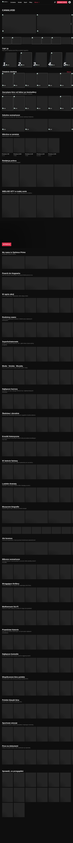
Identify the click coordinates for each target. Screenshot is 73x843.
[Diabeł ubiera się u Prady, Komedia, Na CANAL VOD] (19, 377)
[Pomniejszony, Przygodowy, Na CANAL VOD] (19, 810)
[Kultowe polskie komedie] (36, 530)
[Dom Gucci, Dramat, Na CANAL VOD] (42, 377)
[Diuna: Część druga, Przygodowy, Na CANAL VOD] (42, 617)
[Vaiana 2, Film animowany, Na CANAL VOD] (42, 329)
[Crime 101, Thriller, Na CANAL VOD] (7, 305)
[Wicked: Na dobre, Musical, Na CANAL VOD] (65, 472)
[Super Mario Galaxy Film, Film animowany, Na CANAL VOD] (65, 329)
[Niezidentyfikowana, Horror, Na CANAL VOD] (42, 795)
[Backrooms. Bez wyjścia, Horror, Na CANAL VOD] (62, 175)
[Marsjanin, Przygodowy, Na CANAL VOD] (36, 548)
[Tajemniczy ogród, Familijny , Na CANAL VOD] (42, 103)
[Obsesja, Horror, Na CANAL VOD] (53, 401)
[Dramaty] (56, 40)
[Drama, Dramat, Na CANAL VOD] (7, 494)
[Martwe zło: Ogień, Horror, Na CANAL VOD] (27, 175)
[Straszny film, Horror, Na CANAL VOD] (19, 665)
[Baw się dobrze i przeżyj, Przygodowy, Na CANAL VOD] (65, 617)
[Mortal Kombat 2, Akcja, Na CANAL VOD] (42, 472)
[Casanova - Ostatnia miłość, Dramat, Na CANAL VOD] (42, 780)
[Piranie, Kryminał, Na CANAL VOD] (30, 424)
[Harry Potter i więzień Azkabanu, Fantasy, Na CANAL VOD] (59, 283)
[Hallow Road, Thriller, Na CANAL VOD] (65, 594)
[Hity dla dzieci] (26, 530)
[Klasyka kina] (56, 530)
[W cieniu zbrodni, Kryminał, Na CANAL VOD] (42, 424)
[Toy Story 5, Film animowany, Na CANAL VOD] (30, 80)
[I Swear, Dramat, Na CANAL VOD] (30, 494)
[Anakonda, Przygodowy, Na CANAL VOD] (42, 665)
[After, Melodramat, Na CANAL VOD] (30, 571)
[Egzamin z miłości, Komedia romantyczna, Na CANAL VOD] (53, 80)
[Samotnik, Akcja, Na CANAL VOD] (30, 305)
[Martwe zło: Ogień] (19, 23)
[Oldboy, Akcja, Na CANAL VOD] (53, 594)
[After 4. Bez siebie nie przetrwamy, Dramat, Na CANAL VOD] (65, 571)
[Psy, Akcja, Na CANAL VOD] (65, 711)
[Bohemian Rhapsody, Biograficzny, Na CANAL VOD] (36, 517)
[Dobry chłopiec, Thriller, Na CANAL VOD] (19, 494)
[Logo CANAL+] (5, 2)
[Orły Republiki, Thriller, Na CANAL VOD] (7, 80)
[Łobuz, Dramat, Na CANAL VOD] (27, 206)
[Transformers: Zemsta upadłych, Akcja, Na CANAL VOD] (36, 262)
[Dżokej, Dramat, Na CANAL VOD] (19, 734)
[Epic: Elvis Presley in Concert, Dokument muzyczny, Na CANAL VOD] (7, 757)
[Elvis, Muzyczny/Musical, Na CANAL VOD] (65, 642)
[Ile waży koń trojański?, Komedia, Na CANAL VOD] (53, 711)
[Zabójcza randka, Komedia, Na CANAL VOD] (19, 795)
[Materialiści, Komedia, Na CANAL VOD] (42, 80)
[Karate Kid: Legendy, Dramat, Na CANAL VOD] (65, 80)
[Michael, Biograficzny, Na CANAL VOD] (45, 175)
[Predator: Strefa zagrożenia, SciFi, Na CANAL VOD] (7, 617)
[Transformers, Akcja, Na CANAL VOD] (13, 262)
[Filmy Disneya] (46, 530)
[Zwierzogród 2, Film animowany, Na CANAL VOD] (10, 206)
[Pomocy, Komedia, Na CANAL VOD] (30, 665)
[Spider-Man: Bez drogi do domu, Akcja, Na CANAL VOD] (42, 354)
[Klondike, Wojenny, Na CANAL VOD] (7, 449)
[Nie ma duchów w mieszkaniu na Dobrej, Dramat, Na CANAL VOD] (42, 494)
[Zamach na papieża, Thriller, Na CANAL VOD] (53, 642)
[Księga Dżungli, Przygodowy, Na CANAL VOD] (19, 103)
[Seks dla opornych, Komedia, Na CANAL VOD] (65, 688)
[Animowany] (26, 40)
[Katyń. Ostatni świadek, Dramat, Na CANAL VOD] (19, 449)
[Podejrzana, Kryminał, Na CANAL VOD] (7, 424)
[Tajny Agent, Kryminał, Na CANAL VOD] (19, 594)
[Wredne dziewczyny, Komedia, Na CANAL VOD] (59, 125)
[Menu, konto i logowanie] (69, 2)
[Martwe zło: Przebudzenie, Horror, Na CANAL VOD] (19, 401)
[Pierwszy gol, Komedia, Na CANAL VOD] (65, 734)
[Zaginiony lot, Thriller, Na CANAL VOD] (42, 594)
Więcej (69, 72)
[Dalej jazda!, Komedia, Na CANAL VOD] (30, 688)
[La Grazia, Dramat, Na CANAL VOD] (53, 494)
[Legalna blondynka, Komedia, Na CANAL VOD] (13, 125)
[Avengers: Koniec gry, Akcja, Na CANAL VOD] (19, 354)
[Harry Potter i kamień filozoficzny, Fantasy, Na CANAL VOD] (13, 283)
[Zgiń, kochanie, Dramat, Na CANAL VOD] (65, 795)
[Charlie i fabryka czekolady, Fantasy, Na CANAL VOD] (7, 103)
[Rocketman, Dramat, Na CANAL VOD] (59, 517)
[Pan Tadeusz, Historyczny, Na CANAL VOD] (30, 103)
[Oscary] (6, 530)
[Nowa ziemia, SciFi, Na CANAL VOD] (59, 548)
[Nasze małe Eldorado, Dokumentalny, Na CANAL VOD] (19, 757)
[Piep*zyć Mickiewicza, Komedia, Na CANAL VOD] (19, 688)
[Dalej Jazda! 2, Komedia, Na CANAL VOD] (42, 688)
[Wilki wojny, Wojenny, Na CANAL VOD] (53, 449)
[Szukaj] (55, 2)
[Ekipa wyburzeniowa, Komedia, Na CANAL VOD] (53, 305)
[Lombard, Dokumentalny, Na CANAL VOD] (42, 757)
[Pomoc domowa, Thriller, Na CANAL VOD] (30, 594)
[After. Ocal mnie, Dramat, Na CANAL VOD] (53, 571)
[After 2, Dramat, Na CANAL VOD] (42, 571)
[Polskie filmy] (16, 530)
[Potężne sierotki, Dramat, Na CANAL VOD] (42, 734)
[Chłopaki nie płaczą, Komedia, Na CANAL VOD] (45, 206)
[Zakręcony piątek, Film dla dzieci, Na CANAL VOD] (36, 125)
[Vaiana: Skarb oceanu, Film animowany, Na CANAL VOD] (53, 329)
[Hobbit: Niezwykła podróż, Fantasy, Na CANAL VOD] (53, 103)
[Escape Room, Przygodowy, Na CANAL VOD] (65, 401)
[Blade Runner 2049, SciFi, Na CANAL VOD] (53, 617)
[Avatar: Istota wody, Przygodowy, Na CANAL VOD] (19, 472)
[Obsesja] (54, 23)
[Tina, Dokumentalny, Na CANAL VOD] (53, 757)
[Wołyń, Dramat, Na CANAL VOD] (30, 449)
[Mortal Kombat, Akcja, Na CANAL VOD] (53, 472)
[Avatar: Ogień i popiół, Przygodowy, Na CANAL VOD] (7, 472)
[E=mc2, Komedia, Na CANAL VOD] (19, 711)
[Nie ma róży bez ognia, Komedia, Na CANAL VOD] (7, 711)
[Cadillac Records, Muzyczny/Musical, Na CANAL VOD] (65, 377)
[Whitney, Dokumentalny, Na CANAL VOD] (30, 757)
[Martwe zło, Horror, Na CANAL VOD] (30, 401)
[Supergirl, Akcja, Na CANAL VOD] (7, 354)
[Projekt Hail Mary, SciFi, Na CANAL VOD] (13, 548)
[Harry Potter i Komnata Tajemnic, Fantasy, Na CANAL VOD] (36, 283)
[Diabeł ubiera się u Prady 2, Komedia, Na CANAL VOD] (7, 377)
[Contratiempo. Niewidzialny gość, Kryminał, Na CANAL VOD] (65, 424)
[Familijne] (66, 40)
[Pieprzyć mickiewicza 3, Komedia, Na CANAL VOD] (7, 688)
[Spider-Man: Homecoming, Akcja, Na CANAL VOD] (53, 354)
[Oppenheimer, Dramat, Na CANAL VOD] (42, 449)
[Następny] (71, 23)
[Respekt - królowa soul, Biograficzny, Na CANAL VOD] (53, 377)
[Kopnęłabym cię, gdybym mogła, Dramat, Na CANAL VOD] (65, 494)
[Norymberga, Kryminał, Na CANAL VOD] (62, 206)
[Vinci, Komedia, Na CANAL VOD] (30, 711)
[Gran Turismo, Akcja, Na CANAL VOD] (30, 734)
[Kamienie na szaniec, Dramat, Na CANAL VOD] (65, 103)
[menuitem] (13, 2)
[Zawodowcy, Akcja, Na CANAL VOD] (42, 305)
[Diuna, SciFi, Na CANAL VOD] (30, 617)
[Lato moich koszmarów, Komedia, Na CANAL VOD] (19, 80)
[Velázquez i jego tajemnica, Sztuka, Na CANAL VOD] (65, 757)
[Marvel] (66, 530)
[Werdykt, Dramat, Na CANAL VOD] (53, 424)
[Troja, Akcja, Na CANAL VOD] (19, 305)
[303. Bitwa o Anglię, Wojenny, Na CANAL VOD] (65, 449)
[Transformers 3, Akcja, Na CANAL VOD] (59, 262)
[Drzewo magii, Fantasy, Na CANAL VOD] (7, 329)
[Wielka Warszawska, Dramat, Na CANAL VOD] (53, 688)
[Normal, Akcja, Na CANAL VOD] (65, 305)
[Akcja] (16, 40)
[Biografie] (36, 40)
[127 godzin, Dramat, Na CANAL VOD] (7, 734)
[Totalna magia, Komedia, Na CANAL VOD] (30, 795)
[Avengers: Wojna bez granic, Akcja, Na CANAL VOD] (30, 354)
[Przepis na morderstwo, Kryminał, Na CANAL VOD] (19, 424)
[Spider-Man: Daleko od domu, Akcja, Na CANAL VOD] (65, 354)
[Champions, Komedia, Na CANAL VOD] (53, 734)
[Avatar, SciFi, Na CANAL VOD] (30, 472)
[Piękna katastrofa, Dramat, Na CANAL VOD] (19, 571)
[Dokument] (46, 40)
